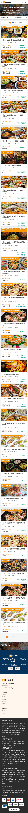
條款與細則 (4, 701)
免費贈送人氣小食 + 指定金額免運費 (11, 509)
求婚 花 (9, 743)
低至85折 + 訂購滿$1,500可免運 (10, 51)
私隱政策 (4, 703)
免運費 (4, 410)
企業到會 (13, 754)
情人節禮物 (20, 788)
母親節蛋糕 (10, 725)
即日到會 (9, 759)
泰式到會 (14, 759)
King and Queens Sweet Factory (13, 732)
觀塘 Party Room (12, 778)
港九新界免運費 (6, 102)
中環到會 (16, 752)
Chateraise (18, 730)
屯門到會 (6, 752)
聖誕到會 (18, 750)
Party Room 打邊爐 (17, 776)
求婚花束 (19, 741)
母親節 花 (14, 743)
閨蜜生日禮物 (8, 792)
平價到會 (21, 752)
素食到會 (8, 754)
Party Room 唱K (8, 772)
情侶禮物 (20, 790)
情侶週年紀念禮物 (16, 792)
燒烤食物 (17, 761)
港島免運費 (5, 385)
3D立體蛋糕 (12, 730)
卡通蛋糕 (21, 723)
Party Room (5, 770)
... (16, 637)
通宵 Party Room (16, 772)
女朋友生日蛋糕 (10, 728)
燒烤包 (21, 761)
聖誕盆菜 (23, 763)
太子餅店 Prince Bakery (14, 734)
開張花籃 (6, 745)
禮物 (22, 792)
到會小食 (21, 757)
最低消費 (21, 306)
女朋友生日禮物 (14, 788)
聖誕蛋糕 (11, 726)
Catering (13, 750)
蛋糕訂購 (4, 723)
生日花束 (14, 741)
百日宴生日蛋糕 (17, 726)
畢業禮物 (8, 790)
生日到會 (18, 754)
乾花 (5, 743)
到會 (3, 750)
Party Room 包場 (12, 770)
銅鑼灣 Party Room (13, 781)
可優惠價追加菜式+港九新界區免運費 (11, 436)
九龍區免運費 (5, 460)
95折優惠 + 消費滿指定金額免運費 (10, 310)
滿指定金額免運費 (6, 336)
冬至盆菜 (18, 763)
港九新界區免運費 (6, 485)
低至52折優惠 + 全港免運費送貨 (10, 258)
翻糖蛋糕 (16, 723)
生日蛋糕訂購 (10, 723)
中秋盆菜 (12, 761)
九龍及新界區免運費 (7, 77)
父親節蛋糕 (16, 725)
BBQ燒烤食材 (11, 763)
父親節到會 (10, 757)
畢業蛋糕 (17, 728)
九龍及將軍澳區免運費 (7, 361)
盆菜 (8, 761)
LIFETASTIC (5, 736)
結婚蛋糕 (6, 730)
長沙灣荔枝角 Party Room (12, 779)
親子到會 (16, 757)
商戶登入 (17, 668)
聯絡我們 (4, 713)
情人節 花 (19, 743)
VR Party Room (12, 774)
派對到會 (11, 752)
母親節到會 (4, 765)
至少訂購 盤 (21, 47)
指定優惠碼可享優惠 (7, 284)
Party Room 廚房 (20, 774)
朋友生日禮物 (14, 790)
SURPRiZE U (5, 734)
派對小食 (19, 759)
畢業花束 (9, 741)
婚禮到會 (16, 756)
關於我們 (4, 710)
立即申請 (10, 668)
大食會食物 (7, 750)
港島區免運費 (5, 560)
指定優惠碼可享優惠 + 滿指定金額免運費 (12, 27)
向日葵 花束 (12, 745)
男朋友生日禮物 (5, 788)
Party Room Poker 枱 (7, 776)
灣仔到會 (11, 756)
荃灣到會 (6, 756)
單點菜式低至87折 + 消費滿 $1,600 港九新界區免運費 (13, 229)
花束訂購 (4, 741)
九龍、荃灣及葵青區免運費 (8, 203)
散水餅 (21, 725)
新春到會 (21, 756)
